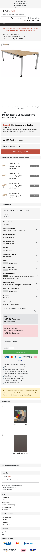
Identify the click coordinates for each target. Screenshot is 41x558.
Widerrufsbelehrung (8, 505)
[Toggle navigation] (3, 24)
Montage (5, 522)
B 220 (21, 39)
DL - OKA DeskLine (13, 35)
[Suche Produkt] (28, 14)
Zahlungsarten (6, 517)
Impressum (5, 497)
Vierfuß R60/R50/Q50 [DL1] (13, 37)
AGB (3, 500)
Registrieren (36, 20)
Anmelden (27, 20)
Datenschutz (6, 502)
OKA (3, 35)
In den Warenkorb (21, 352)
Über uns (5, 510)
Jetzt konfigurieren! (20, 151)
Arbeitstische (28, 37)
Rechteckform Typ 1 (10, 39)
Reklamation (6, 524)
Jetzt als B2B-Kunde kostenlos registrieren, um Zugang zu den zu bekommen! (20, 29)
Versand (4, 519)
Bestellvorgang (7, 507)
